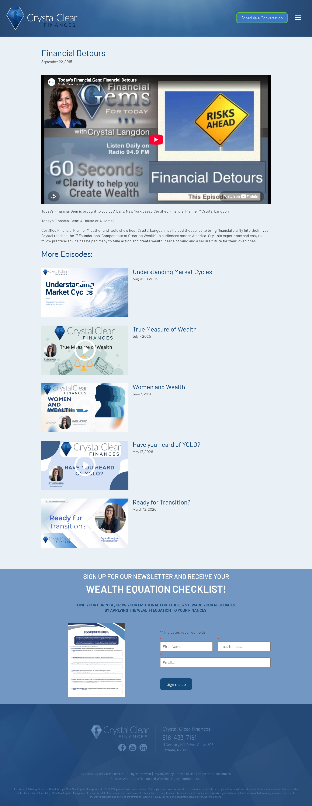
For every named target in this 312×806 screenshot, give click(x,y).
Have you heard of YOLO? (166, 444)
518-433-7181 (179, 737)
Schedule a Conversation (262, 17)
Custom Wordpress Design (130, 778)
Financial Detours (73, 53)
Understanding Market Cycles (172, 271)
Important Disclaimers (214, 774)
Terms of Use (185, 774)
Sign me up (176, 684)
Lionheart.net (190, 778)
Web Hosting (166, 778)
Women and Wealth (159, 386)
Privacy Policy (164, 774)
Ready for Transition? (161, 502)
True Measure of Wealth (165, 329)
